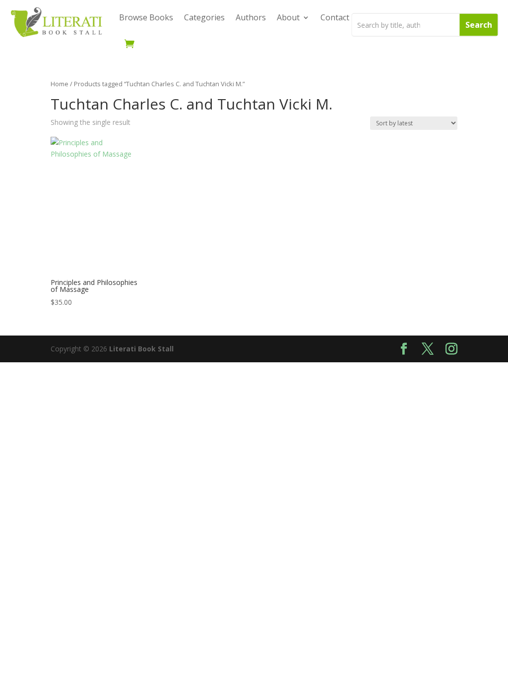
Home (59, 83)
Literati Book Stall (141, 348)
